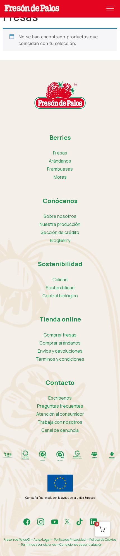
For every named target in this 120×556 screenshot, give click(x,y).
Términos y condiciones (60, 359)
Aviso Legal (41, 539)
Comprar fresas (60, 335)
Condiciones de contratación (80, 544)
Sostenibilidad (60, 288)
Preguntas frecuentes (60, 406)
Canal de (60, 430)
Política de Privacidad (70, 539)
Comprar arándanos (60, 343)
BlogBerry (60, 240)
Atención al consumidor (60, 414)
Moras (60, 177)
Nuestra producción (60, 224)
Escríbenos (60, 398)
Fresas (60, 153)
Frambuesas (60, 169)
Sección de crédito (60, 232)
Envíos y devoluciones (60, 351)
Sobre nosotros (60, 216)
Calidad (60, 279)
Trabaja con (60, 422)
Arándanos (60, 161)
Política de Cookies (102, 539)
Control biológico (60, 296)
